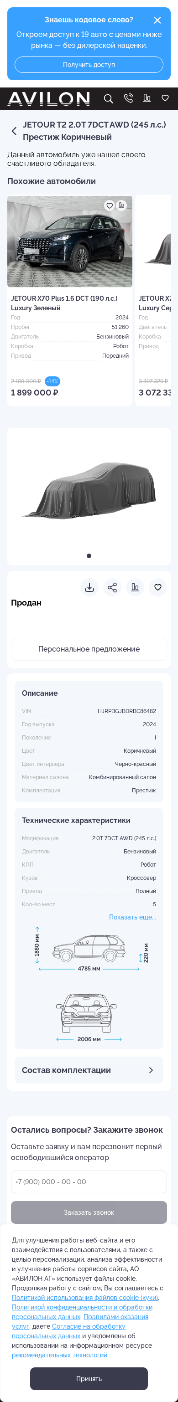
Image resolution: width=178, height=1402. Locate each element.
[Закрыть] (157, 20)
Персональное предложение (89, 649)
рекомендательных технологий (59, 1355)
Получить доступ (89, 64)
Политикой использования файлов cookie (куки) (85, 1297)
